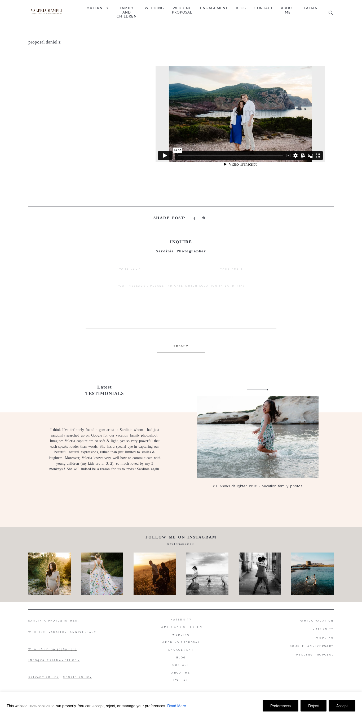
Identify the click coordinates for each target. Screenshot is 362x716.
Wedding (154, 8)
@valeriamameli (181, 543)
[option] (181, 437)
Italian (310, 8)
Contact (263, 8)
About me (287, 10)
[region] (181, 704)
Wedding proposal (182, 10)
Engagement (214, 8)
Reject (313, 705)
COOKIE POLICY (77, 677)
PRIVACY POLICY (43, 677)
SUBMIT (181, 346)
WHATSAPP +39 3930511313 (52, 649)
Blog (241, 8)
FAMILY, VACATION (316, 620)
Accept (342, 705)
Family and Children (127, 12)
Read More (176, 705)
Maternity (97, 8)
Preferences (280, 705)
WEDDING (325, 637)
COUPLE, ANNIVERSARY (312, 646)
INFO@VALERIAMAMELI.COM (54, 660)
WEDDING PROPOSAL (314, 654)
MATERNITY (323, 629)
